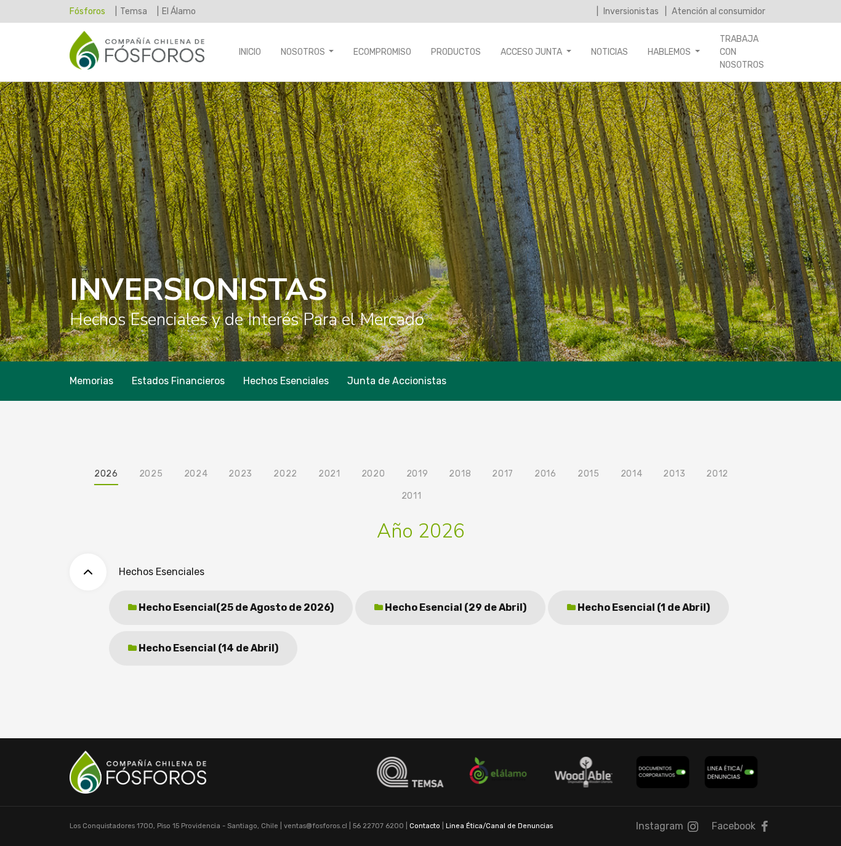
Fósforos (87, 11)
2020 (373, 474)
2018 (460, 474)
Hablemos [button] (670, 52)
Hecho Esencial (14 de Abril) (207, 648)
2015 (588, 474)
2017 (502, 474)
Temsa (133, 11)
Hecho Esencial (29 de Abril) (454, 607)
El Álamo (179, 11)
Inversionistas (630, 11)
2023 (240, 474)
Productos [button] (456, 52)
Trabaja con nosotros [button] (742, 52)
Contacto (424, 826)
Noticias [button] (609, 52)
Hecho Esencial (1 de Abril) (643, 607)
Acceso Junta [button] (532, 52)
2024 (196, 474)
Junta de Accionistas (396, 381)
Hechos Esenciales (286, 381)
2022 (285, 474)
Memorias (91, 381)
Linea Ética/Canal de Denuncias (499, 826)
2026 (106, 474)
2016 (545, 474)
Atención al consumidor (717, 11)
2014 (632, 474)
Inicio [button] (250, 52)
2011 (411, 496)
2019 (417, 474)
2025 (151, 474)
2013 (674, 474)
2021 (329, 474)
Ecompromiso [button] (382, 52)
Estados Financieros (178, 381)
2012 (717, 474)
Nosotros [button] (304, 52)
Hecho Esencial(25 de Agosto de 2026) (235, 607)
